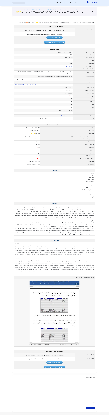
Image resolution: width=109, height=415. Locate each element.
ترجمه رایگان (66, 2)
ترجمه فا (77, 2)
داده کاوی (61, 69)
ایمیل (94, 402)
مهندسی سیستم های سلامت (53, 69)
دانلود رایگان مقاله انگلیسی (53, 37)
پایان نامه (56, 2)
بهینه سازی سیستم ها (68, 69)
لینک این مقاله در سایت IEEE (66, 116)
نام (94, 397)
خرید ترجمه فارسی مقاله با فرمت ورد (54, 42)
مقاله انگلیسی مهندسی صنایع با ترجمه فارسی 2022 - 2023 (76, 9)
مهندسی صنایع (69, 66)
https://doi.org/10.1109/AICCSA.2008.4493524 (25, 85)
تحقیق (61, 2)
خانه (86, 9)
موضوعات (71, 2)
